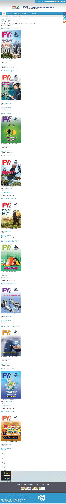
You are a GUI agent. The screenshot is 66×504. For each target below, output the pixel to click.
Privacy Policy (19, 484)
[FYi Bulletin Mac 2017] (11, 299)
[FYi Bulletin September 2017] (11, 342)
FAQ (29, 13)
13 (4, 465)
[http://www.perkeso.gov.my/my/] (40, 488)
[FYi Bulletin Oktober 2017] (11, 256)
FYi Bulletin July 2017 (8, 113)
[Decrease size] (9, 479)
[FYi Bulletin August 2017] (11, 86)
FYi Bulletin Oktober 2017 (10, 241)
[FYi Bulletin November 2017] (11, 214)
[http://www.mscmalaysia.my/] (29, 488)
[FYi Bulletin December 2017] (11, 43)
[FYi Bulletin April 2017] (11, 427)
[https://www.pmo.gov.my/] (26, 488)
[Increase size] (5, 479)
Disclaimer (42, 484)
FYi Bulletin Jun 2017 (8, 156)
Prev (5, 452)
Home (4, 13)
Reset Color (7, 475)
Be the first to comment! (6, 64)
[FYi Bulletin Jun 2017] (11, 171)
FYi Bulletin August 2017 (9, 71)
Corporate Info (9, 13)
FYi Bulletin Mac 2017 (8, 284)
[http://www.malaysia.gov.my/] (22, 488)
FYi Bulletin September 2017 (10, 326)
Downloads (24, 13)
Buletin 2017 (9, 61)
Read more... (3, 66)
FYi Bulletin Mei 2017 (8, 369)
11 (4, 462)
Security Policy (27, 484)
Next (5, 466)
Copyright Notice (34, 484)
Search (55, 1)
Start (5, 450)
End (4, 467)
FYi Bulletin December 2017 (10, 28)
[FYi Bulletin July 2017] (11, 129)
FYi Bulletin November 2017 (10, 198)
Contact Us (34, 13)
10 (4, 461)
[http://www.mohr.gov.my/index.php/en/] (33, 488)
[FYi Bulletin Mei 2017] (11, 384)
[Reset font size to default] (7, 479)
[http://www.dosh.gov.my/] (36, 488)
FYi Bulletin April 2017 (8, 411)
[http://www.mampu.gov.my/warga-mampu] (43, 488)
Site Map (47, 484)
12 (4, 463)
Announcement (17, 13)
